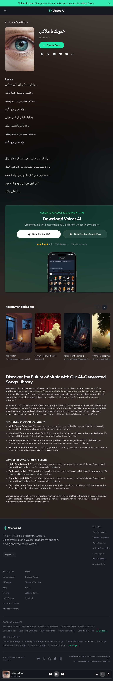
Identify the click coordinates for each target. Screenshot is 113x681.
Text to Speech (99, 532)
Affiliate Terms (32, 593)
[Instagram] (49, 658)
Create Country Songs (95, 641)
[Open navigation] (5, 10)
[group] (56, 678)
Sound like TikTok (86, 630)
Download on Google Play (87, 234)
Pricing (6, 593)
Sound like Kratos (86, 626)
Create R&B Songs (74, 641)
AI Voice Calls (98, 564)
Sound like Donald (11, 626)
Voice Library (9, 577)
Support (29, 598)
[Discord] (38, 658)
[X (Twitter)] (43, 658)
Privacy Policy (31, 577)
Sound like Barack (48, 630)
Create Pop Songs (11, 641)
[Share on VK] (60, 54)
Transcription (98, 553)
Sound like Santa (68, 626)
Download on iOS (41, 234)
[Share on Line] (66, 54)
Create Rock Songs (54, 641)
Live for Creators (11, 603)
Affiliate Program (11, 608)
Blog (5, 587)
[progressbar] (56, 678)
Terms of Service (33, 582)
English (8, 554)
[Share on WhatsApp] (48, 54)
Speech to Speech (100, 537)
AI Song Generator (101, 548)
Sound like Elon (29, 626)
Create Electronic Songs (14, 645)
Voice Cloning (98, 543)
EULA (27, 587)
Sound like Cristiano (28, 630)
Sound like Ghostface (48, 626)
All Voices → (102, 630)
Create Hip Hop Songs (32, 641)
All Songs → (74, 645)
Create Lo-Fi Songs (57, 645)
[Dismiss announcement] (109, 3)
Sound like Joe (9, 630)
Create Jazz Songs (37, 645)
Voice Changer (99, 558)
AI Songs (7, 582)
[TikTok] (55, 658)
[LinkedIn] (60, 658)
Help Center (8, 598)
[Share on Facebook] (42, 54)
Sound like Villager (66, 630)
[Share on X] (54, 54)
